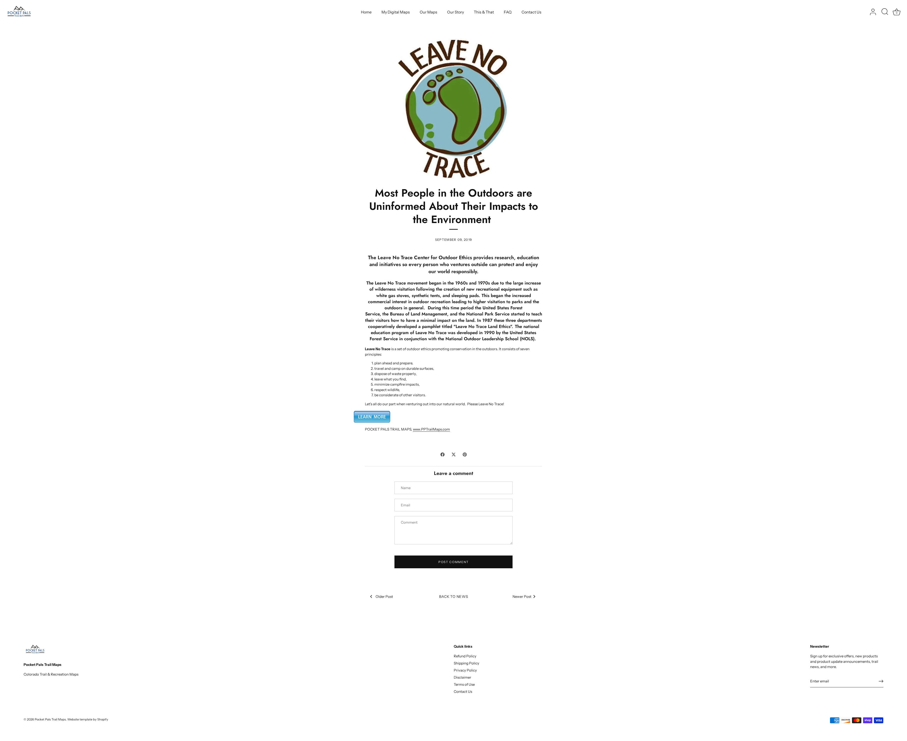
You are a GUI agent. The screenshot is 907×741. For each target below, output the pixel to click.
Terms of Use (464, 684)
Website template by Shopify (87, 719)
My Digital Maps (395, 12)
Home (366, 12)
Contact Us (531, 12)
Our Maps (428, 12)
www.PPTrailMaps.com (431, 429)
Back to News (453, 596)
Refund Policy (465, 656)
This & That (484, 12)
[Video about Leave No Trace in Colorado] (372, 412)
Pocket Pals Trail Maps (50, 719)
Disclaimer (462, 677)
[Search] (885, 12)
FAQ (508, 12)
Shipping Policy (466, 663)
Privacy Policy (465, 670)
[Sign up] (881, 681)
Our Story (455, 12)
